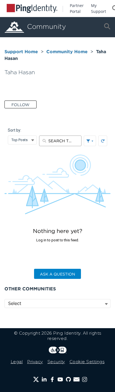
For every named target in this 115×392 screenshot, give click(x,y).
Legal (17, 361)
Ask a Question (57, 274)
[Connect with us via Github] (68, 379)
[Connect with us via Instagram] (85, 379)
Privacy (35, 361)
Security (56, 361)
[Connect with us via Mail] (76, 379)
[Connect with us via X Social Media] (36, 379)
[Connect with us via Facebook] (52, 379)
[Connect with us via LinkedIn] (44, 379)
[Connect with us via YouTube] (60, 379)
